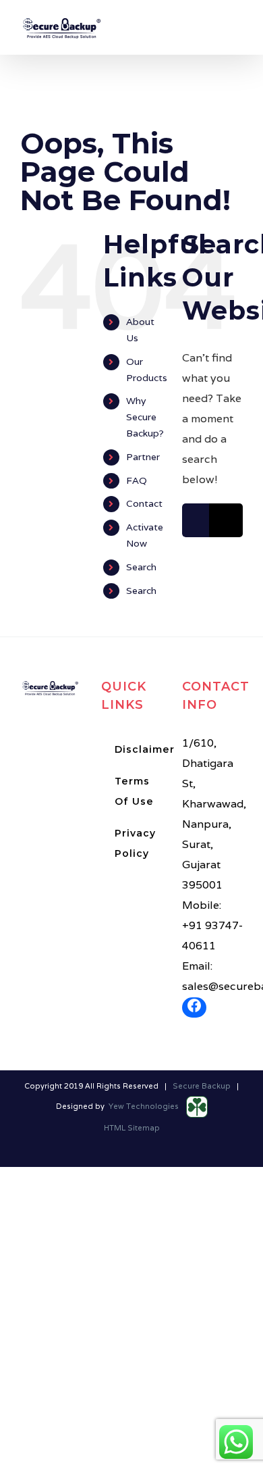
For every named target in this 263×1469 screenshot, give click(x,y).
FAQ (136, 480)
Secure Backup (202, 1086)
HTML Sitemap (132, 1127)
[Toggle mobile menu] (237, 32)
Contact (144, 503)
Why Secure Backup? (145, 417)
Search (141, 567)
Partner (143, 457)
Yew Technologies (145, 1106)
